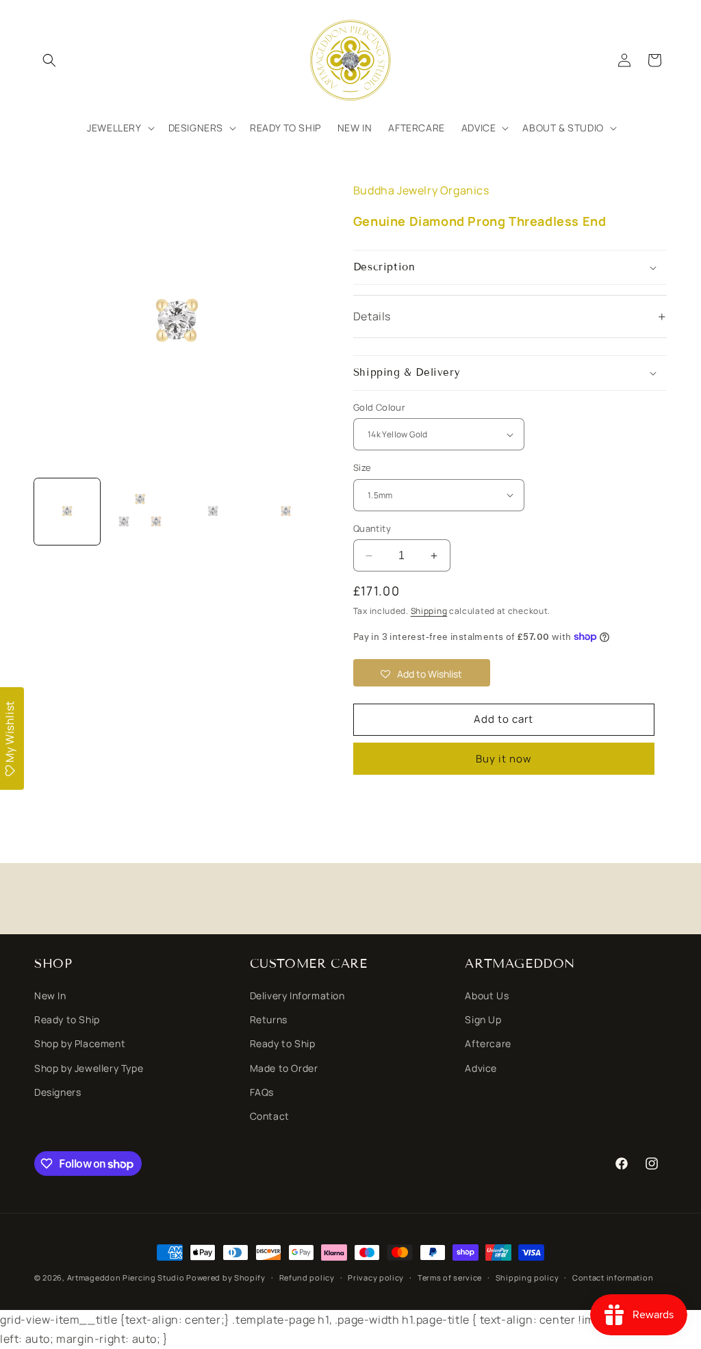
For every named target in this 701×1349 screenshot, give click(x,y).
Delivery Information (297, 995)
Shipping (429, 611)
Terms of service (450, 1277)
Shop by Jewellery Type (88, 1068)
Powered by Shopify (226, 1277)
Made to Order (284, 1068)
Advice (481, 1068)
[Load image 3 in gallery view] (213, 511)
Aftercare (488, 1043)
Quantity (372, 528)
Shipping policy (527, 1277)
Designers (57, 1092)
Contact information (612, 1277)
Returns (269, 1019)
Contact (270, 1115)
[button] (49, 60)
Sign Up (483, 1019)
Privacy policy (376, 1277)
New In (50, 995)
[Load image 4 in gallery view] (285, 511)
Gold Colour (379, 407)
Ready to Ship (67, 1019)
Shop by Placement (79, 1043)
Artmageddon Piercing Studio (126, 1277)
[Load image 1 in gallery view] (67, 511)
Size (362, 467)
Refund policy (307, 1277)
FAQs (262, 1092)
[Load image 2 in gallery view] (140, 511)
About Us (487, 995)
